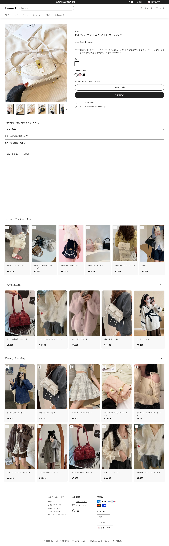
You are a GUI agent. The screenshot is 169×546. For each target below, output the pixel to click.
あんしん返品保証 (54, 511)
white (76, 74)
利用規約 (119, 541)
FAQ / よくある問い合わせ (57, 515)
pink (80, 74)
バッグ (16, 15)
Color (80, 71)
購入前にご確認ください (15, 142)
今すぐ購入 (119, 95)
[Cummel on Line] (78, 510)
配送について (109, 541)
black (83, 74)
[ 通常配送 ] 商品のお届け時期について (22, 122)
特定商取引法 (64, 541)
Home (77, 31)
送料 (79, 81)
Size (77, 59)
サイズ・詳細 (10, 129)
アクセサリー (37, 15)
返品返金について (96, 541)
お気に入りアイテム (54, 505)
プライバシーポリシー (79, 541)
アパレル (25, 15)
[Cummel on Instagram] (73, 510)
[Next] (65, 109)
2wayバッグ (11, 219)
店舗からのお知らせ (54, 508)
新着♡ (7, 15)
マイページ (52, 502)
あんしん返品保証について (16, 136)
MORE (162, 284)
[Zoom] (36, 63)
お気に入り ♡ (59, 15)
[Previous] (6, 109)
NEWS (48, 15)
